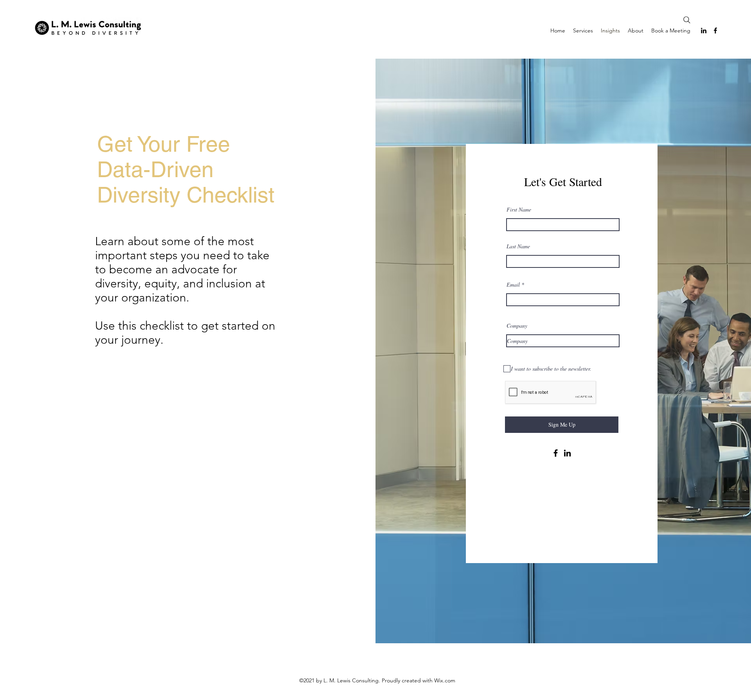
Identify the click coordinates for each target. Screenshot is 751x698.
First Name (519, 209)
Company (517, 325)
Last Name (518, 246)
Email (513, 284)
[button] (583, 30)
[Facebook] (715, 30)
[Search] (686, 20)
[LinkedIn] (704, 30)
